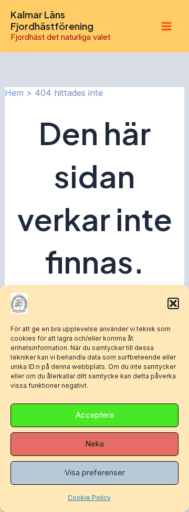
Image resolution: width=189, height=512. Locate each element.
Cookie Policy (89, 498)
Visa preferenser (95, 472)
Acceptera (95, 415)
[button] (173, 303)
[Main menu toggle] (166, 26)
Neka (94, 444)
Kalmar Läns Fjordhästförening (51, 20)
